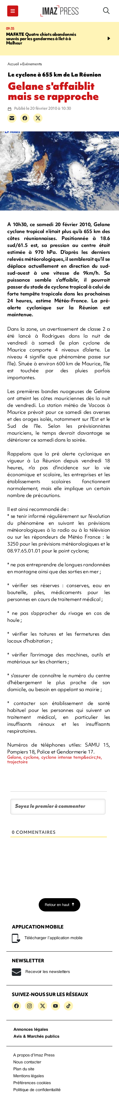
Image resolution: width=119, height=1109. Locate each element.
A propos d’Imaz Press (34, 1055)
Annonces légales (31, 1030)
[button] (12, 10)
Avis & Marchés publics (37, 1037)
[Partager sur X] (37, 118)
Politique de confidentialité (37, 1090)
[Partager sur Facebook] (24, 118)
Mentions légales (28, 1076)
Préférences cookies (32, 1083)
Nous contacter (27, 1062)
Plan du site (23, 1069)
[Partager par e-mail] (11, 118)
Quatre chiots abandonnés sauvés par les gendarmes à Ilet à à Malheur (41, 38)
